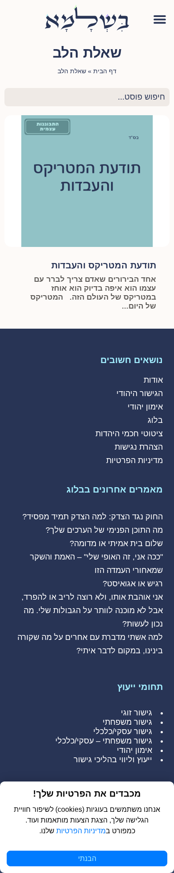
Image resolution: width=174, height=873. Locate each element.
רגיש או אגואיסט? (133, 583)
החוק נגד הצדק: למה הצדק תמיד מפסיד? (92, 516)
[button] (159, 19)
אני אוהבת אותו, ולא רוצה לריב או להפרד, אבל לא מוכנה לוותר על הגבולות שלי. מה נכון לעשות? (92, 610)
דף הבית (104, 71)
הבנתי (87, 858)
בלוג (155, 420)
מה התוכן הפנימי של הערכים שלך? (104, 530)
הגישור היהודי (139, 393)
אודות (153, 380)
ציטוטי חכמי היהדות (129, 433)
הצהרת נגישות (139, 447)
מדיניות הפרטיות (134, 460)
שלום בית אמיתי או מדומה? (116, 543)
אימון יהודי (145, 406)
